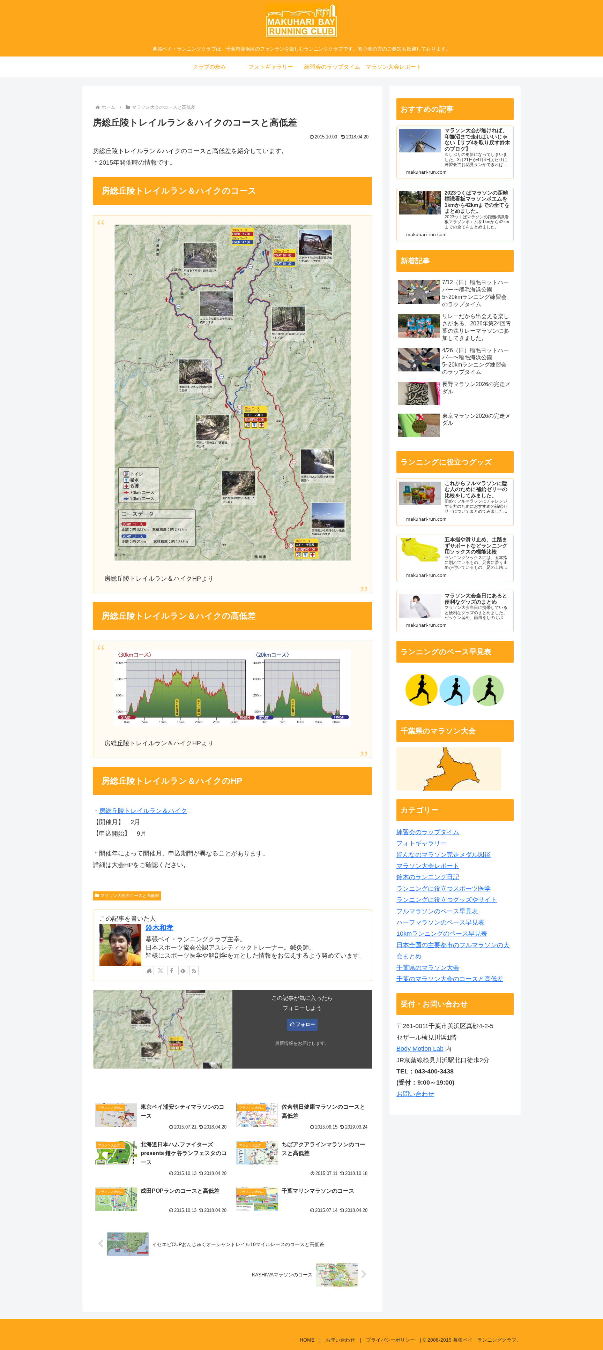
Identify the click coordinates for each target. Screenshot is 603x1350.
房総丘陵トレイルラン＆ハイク (143, 810)
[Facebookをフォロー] (171, 970)
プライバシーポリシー (390, 1340)
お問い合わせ (415, 1094)
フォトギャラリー (421, 843)
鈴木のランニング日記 (427, 877)
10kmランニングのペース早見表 (441, 933)
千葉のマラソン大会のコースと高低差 (449, 978)
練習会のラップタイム (427, 832)
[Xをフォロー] (160, 970)
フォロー (305, 1024)
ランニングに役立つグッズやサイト (446, 899)
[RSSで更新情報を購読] (194, 970)
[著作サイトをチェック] (149, 970)
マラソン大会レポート (427, 865)
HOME (307, 1340)
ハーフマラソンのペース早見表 (440, 922)
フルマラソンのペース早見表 (437, 911)
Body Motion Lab (420, 1048)
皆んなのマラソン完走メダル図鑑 (443, 854)
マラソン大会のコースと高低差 (129, 895)
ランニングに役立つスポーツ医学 (443, 888)
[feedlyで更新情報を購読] (182, 970)
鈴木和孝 (159, 928)
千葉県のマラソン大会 (427, 967)
